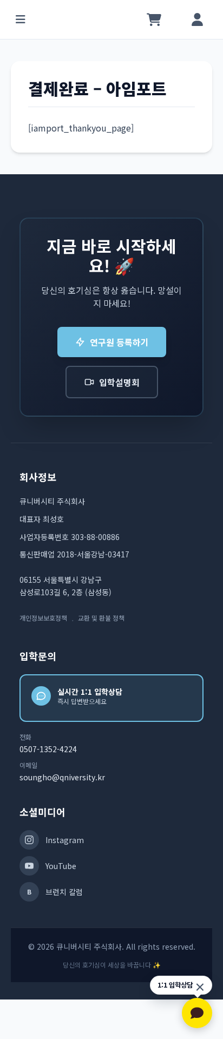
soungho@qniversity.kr (62, 777)
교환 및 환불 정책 (101, 618)
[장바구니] (153, 19)
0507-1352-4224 (48, 749)
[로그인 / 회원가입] (197, 19)
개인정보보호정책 (43, 618)
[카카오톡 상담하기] (197, 1013)
